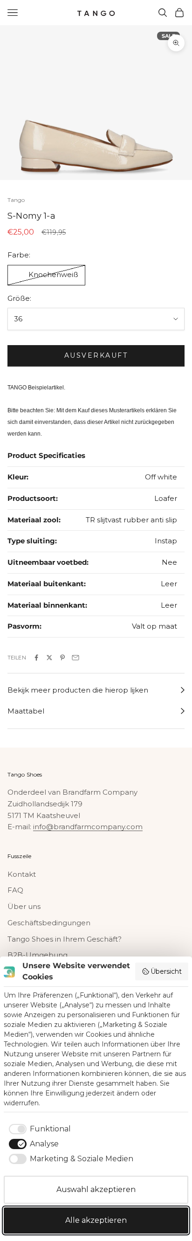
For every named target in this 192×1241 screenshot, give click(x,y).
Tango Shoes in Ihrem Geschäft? (64, 939)
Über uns (24, 906)
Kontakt (21, 874)
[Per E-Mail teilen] (75, 657)
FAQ (15, 890)
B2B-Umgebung (37, 954)
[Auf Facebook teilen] (36, 657)
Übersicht (166, 971)
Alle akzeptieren (96, 1220)
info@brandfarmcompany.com (88, 826)
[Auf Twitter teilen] (49, 657)
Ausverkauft (96, 355)
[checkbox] (38, 1129)
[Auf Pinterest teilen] (62, 657)
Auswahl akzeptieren (96, 1189)
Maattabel (25, 711)
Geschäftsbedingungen (48, 922)
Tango (16, 199)
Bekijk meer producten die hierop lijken (77, 690)
